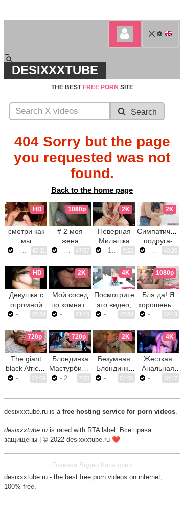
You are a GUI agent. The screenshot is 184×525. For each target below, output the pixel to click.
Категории (116, 465)
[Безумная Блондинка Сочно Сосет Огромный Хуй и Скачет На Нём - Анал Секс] (114, 341)
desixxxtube (55, 70)
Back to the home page (92, 190)
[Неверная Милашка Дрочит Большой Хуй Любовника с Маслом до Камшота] (114, 214)
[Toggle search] (13, 59)
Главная (64, 465)
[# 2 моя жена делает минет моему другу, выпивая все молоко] (70, 214)
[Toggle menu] (7, 53)
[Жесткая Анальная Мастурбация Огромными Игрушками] (158, 341)
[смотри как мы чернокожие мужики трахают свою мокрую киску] (26, 214)
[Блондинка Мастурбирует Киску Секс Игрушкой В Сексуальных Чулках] (70, 341)
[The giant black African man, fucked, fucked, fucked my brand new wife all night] (26, 341)
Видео (89, 465)
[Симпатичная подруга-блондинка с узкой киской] (158, 214)
